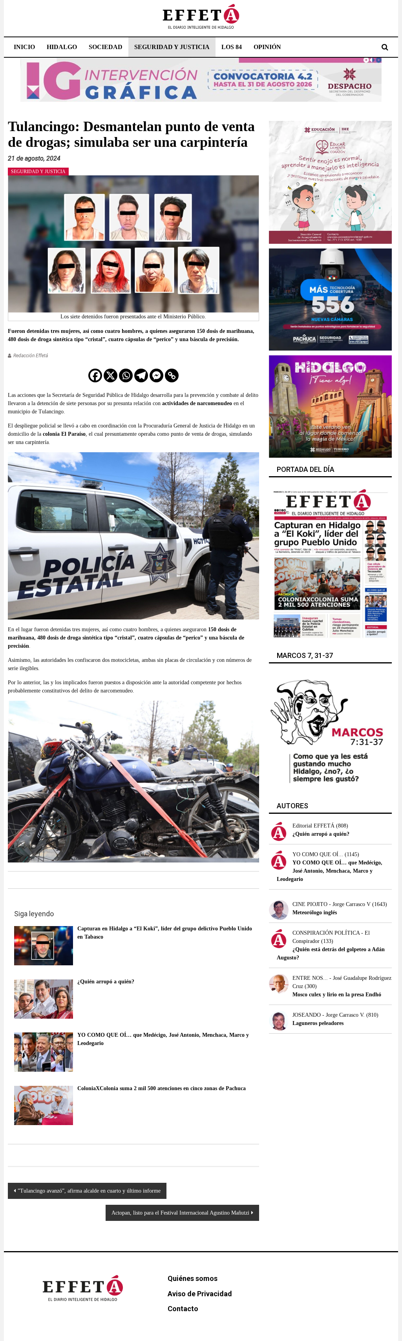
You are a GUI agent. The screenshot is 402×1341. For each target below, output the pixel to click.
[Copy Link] (172, 375)
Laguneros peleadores (318, 1023)
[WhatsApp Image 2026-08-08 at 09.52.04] (201, 79)
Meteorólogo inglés (314, 912)
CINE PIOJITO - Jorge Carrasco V (331, 904)
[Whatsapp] (126, 375)
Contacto (183, 1308)
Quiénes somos (192, 1278)
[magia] (330, 406)
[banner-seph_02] (330, 182)
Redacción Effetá (30, 355)
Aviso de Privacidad (200, 1294)
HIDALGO (62, 47)
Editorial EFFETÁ (313, 826)
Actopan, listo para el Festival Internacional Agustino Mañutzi (180, 1213)
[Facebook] (95, 375)
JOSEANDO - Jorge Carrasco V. (328, 1015)
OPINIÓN (267, 47)
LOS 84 (231, 47)
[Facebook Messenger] (156, 375)
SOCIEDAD (105, 47)
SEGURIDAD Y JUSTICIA (172, 47)
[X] (110, 375)
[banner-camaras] (330, 299)
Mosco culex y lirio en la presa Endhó (336, 995)
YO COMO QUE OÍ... (317, 854)
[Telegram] (141, 375)
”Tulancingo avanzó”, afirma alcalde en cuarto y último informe (89, 1191)
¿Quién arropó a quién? (320, 834)
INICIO (24, 47)
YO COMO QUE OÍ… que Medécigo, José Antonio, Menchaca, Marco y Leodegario (329, 871)
